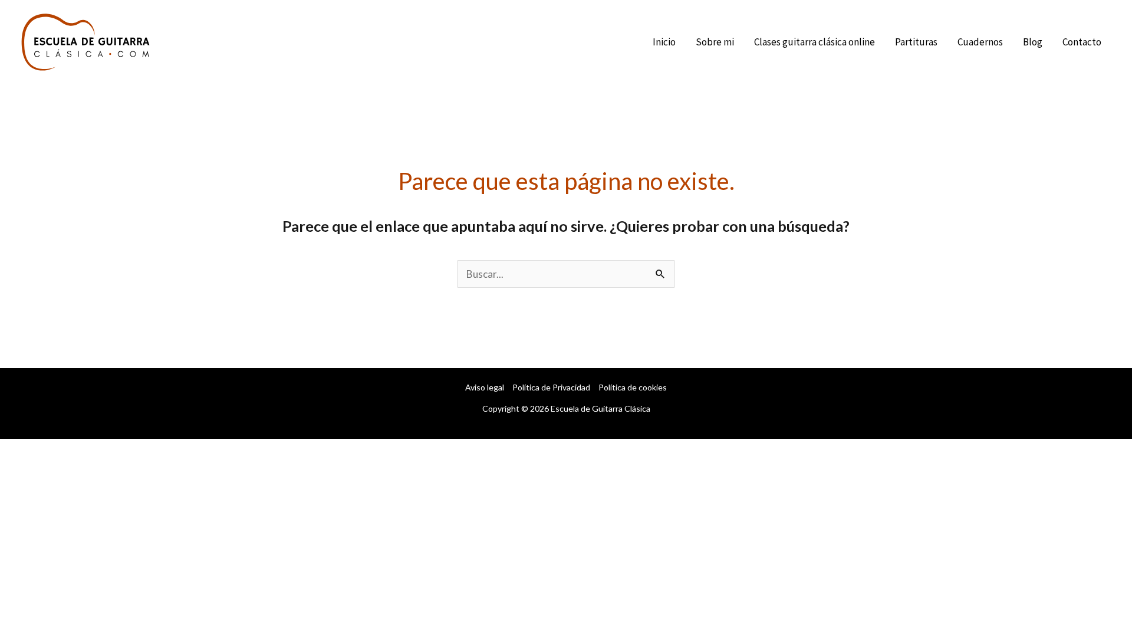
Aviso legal (484, 387)
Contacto (1081, 41)
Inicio (664, 41)
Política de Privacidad (551, 387)
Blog (1032, 41)
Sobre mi (715, 41)
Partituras (916, 41)
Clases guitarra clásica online (814, 41)
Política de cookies (632, 387)
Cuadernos (980, 41)
